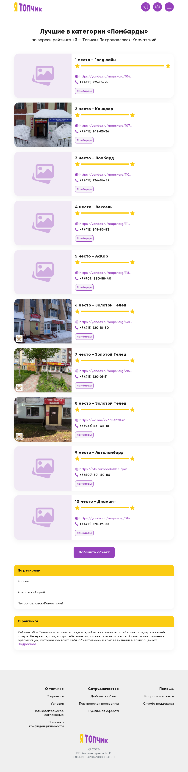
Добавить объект (94, 552)
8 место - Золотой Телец (100, 403)
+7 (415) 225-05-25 (94, 82)
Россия (23, 581)
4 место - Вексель (93, 206)
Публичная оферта (103, 711)
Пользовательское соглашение (49, 713)
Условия (57, 703)
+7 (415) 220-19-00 (94, 524)
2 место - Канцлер (94, 108)
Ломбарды (84, 91)
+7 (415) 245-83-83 (94, 230)
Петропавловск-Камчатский (40, 603)
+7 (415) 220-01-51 (93, 377)
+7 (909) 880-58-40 (95, 278)
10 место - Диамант (95, 501)
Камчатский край (31, 592)
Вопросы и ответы (159, 696)
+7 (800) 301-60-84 (95, 475)
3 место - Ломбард (94, 157)
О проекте (55, 696)
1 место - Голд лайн (95, 59)
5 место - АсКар (91, 256)
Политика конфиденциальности (46, 724)
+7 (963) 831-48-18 (94, 426)
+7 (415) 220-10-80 (94, 328)
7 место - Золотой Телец (100, 354)
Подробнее (27, 644)
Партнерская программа (99, 703)
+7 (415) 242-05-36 (94, 131)
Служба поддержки (158, 703)
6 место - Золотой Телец (100, 305)
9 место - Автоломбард (99, 452)
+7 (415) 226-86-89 (95, 180)
